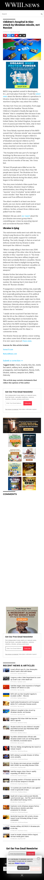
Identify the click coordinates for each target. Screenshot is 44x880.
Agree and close (23, 868)
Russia (31, 370)
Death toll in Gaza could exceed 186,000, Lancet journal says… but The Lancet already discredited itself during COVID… (25, 798)
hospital (24, 365)
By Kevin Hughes (22, 775)
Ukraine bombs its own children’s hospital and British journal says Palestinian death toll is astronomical (24, 729)
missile (25, 367)
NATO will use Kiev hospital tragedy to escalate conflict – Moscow (23, 695)
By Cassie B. (21, 706)
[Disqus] (22, 523)
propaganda (8, 370)
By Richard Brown (22, 751)
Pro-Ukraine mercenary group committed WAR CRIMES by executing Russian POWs (24, 764)
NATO (31, 367)
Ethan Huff (16, 32)
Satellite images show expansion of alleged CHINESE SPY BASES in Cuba (25, 687)
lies (33, 365)
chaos (17, 365)
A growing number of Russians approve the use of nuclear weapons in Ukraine (25, 780)
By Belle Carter (22, 682)
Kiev (30, 365)
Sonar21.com (8, 350)
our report (26, 216)
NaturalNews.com (10, 354)
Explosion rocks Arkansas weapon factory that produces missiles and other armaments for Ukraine (24, 808)
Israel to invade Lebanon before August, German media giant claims (24, 835)
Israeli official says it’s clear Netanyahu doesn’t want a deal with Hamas (23, 670)
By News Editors (22, 673)
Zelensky (6, 375)
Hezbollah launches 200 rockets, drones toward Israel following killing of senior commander (24, 818)
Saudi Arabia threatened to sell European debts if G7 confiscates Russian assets (24, 703)
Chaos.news (27, 341)
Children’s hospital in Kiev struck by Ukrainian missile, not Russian (22, 711)
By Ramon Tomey (22, 722)
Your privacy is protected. (11, 409)
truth (37, 370)
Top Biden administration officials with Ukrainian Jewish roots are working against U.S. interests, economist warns (24, 739)
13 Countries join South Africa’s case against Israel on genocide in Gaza (25, 789)
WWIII (31, 373)
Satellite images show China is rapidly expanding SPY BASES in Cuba (23, 772)
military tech (17, 367)
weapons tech (22, 373)
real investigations (21, 370)
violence (13, 373)
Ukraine (6, 373)
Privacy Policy (20, 863)
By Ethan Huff (21, 714)
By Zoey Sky (21, 690)
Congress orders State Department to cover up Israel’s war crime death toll (25, 678)
